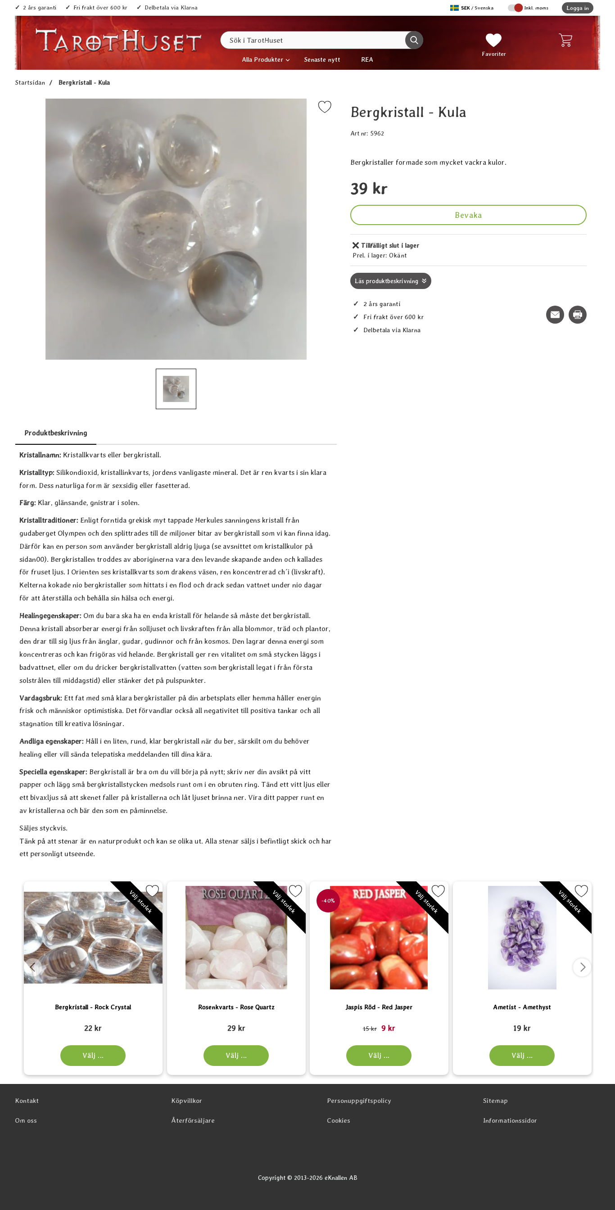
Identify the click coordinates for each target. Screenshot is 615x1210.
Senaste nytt (322, 59)
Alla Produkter (262, 59)
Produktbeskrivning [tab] (55, 433)
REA (367, 59)
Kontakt (27, 1101)
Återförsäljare (193, 1120)
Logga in (577, 8)
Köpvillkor (186, 1101)
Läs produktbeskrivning (386, 280)
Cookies (338, 1120)
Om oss (26, 1120)
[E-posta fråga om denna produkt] (555, 315)
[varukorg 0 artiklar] (567, 40)
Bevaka (468, 215)
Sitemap (495, 1101)
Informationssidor (510, 1120)
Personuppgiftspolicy (359, 1101)
